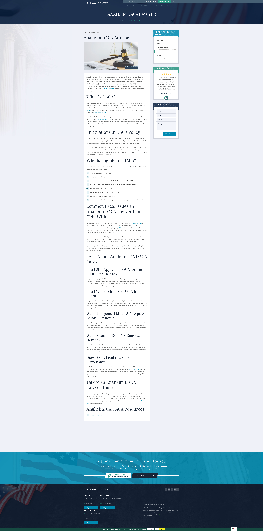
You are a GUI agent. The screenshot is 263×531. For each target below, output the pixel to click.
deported (89, 110)
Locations (155, 5)
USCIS (120, 228)
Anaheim (116, 246)
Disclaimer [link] (145, 504)
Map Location (90, 508)
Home (128, 5)
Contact (168, 5)
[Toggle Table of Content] (97, 32)
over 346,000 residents (103, 119)
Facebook (129, 1)
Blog (162, 5)
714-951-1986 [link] (90, 518)
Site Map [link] (152, 504)
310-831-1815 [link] (107, 503)
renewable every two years (101, 112)
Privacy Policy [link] (160, 504)
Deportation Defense (162, 47)
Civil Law (159, 44)
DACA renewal (137, 223)
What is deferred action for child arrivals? (101, 415)
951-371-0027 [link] (90, 503)
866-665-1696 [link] (164, 1)
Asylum (159, 55)
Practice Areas (145, 5)
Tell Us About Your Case (145, 475)
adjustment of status (134, 369)
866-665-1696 (120, 476)
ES (177, 1)
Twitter (132, 1)
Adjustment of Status (162, 59)
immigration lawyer (108, 88)
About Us (135, 5)
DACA (158, 51)
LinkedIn (135, 1)
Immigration (160, 40)
